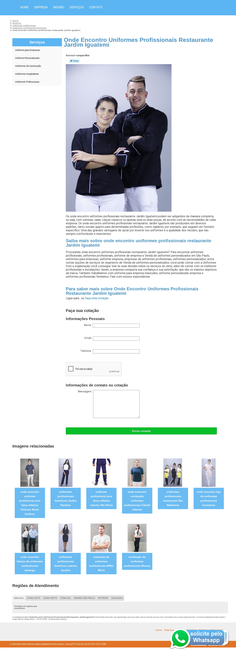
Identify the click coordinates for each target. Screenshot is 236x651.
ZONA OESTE (50, 598)
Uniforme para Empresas (27, 50)
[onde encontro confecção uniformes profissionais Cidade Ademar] (137, 472)
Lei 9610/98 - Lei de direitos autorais (52, 619)
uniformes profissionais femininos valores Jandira (65, 563)
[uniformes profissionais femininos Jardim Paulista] (66, 472)
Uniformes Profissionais (27, 82)
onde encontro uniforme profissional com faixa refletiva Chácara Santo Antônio (29, 502)
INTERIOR (103, 598)
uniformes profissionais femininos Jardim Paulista (66, 498)
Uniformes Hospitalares (27, 74)
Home (24, 7)
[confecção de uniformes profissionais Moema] (137, 537)
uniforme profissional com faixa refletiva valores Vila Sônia (101, 498)
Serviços (77, 7)
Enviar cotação (141, 430)
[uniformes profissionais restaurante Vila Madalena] (173, 472)
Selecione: (19, 598)
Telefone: (86, 350)
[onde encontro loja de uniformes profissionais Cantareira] (209, 472)
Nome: (88, 325)
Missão (58, 7)
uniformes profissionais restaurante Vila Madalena (173, 498)
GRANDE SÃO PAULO (84, 598)
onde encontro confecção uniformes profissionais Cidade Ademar (137, 500)
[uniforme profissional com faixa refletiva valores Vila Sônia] (101, 472)
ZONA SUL (65, 598)
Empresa (41, 7)
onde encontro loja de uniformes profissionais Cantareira (209, 498)
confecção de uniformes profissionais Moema (137, 561)
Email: (89, 337)
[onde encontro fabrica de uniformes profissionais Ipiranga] (30, 537)
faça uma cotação (97, 298)
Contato (96, 7)
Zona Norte (117, 598)
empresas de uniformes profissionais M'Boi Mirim (101, 563)
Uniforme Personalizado (27, 58)
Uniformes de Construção (28, 66)
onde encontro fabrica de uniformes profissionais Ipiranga (30, 563)
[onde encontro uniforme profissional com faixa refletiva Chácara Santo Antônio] (30, 472)
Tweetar (74, 61)
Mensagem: (85, 391)
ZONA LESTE (33, 598)
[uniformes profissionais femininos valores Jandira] (66, 537)
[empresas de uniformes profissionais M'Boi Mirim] (101, 537)
